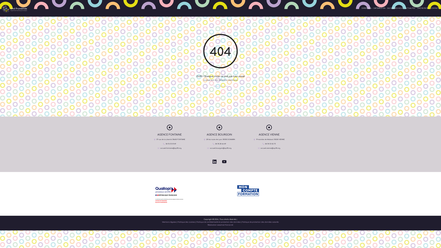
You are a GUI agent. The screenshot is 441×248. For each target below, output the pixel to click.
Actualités (410, 8)
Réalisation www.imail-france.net (220, 225)
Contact (435, 8)
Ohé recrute (423, 8)
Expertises (366, 8)
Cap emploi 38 (379, 8)
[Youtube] (224, 161)
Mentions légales (169, 222)
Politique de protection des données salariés (260, 222)
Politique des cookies (186, 222)
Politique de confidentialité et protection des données (218, 222)
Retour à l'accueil (220, 86)
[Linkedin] (214, 161)
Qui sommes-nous (395, 8)
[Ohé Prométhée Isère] (14, 8)
